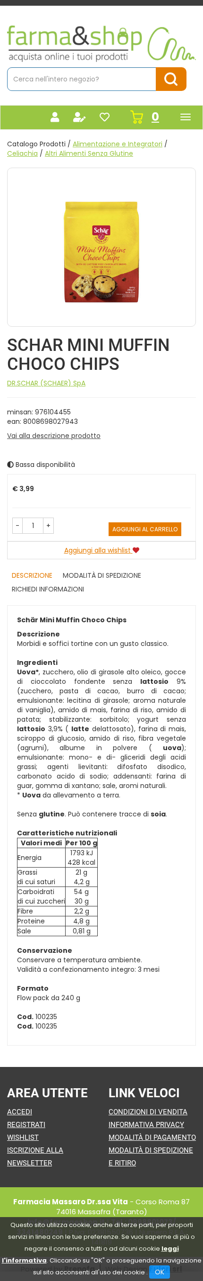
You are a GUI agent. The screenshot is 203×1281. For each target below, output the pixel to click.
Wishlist (23, 1137)
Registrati (26, 1124)
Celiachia (22, 153)
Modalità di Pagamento (152, 1137)
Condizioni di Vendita (148, 1112)
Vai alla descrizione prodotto (54, 435)
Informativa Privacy (146, 1124)
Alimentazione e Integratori (117, 144)
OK (159, 1272)
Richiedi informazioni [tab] (48, 589)
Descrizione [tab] (32, 575)
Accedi (19, 1112)
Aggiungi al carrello (145, 529)
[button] (17, 526)
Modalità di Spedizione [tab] (102, 575)
